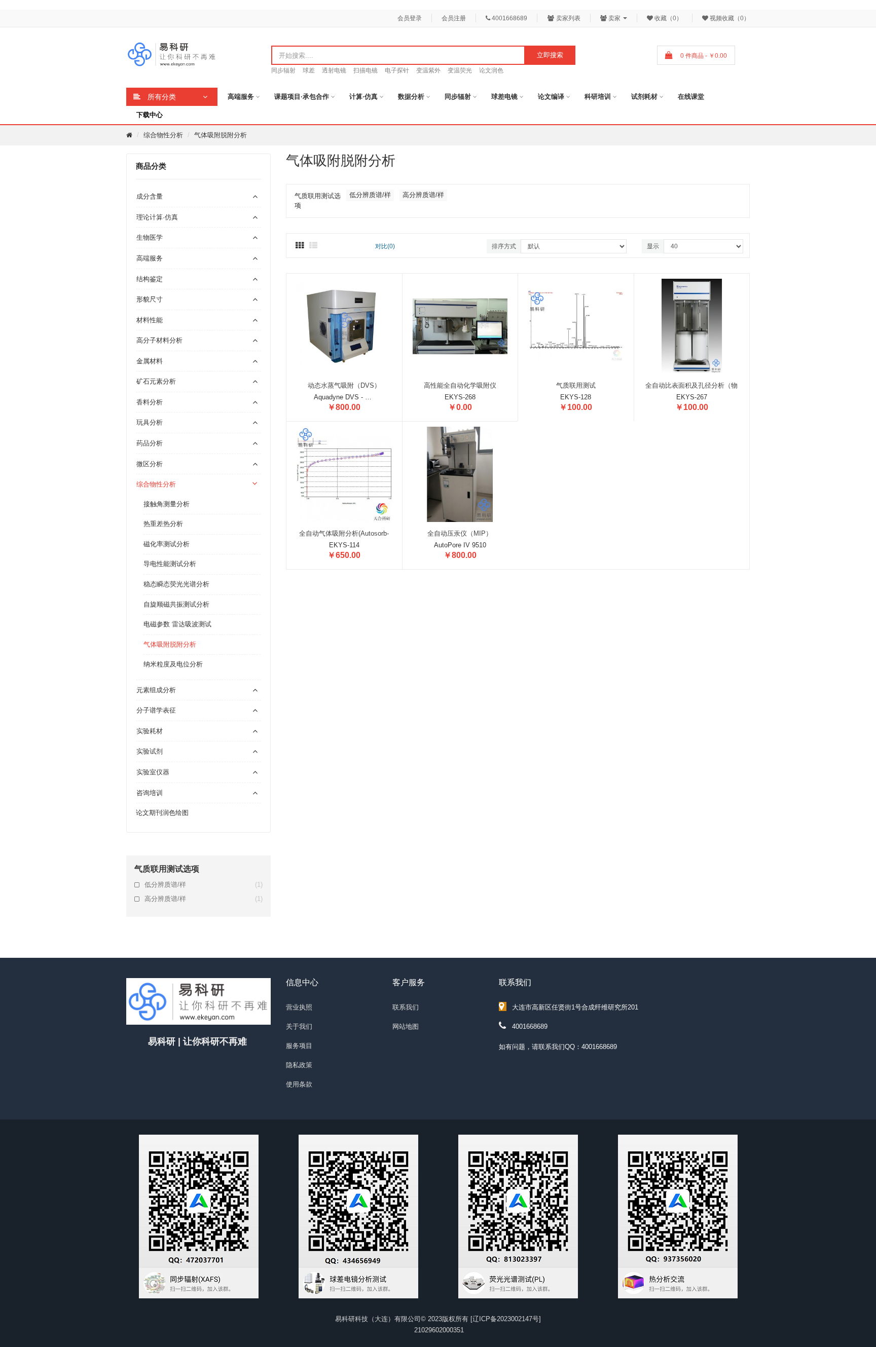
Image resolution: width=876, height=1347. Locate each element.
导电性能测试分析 (169, 564)
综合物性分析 (163, 135)
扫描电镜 (365, 70)
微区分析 (149, 464)
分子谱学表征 (156, 710)
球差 (309, 70)
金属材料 (149, 361)
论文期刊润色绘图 (162, 812)
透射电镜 (334, 70)
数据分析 (411, 96)
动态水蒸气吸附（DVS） (344, 385)
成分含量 (149, 196)
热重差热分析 (163, 524)
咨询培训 (149, 793)
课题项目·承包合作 (301, 96)
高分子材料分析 (159, 340)
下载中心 (149, 115)
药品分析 (149, 443)
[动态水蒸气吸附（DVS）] (344, 325)
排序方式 (504, 246)
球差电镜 (504, 96)
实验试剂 (149, 751)
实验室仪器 (152, 772)
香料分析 (149, 402)
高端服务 (241, 96)
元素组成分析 (156, 690)
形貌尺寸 (149, 299)
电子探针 (397, 70)
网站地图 (405, 1026)
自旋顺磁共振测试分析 (176, 604)
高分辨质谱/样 (203, 899)
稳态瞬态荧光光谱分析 (176, 584)
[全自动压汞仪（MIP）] (460, 473)
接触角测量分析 (166, 504)
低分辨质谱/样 (203, 884)
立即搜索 (550, 55)
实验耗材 (149, 731)
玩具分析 (149, 422)
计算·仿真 (363, 96)
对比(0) (385, 246)
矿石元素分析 (156, 381)
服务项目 (299, 1046)
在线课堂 (691, 96)
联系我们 (405, 1007)
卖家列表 (567, 18)
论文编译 (551, 96)
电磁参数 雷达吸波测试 (177, 624)
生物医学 (149, 237)
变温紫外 (428, 70)
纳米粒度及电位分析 (173, 664)
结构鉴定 (149, 279)
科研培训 (598, 96)
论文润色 (491, 70)
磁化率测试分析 (166, 544)
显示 (653, 246)
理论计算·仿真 (157, 217)
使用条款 (299, 1084)
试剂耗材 (644, 96)
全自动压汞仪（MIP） (459, 533)
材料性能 (149, 320)
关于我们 (299, 1026)
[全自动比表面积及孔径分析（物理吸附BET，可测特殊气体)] (692, 325)
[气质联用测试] (576, 325)
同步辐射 (283, 70)
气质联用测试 (576, 385)
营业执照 (299, 1007)
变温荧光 (460, 70)
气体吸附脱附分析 (220, 135)
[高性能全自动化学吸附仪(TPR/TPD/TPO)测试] (460, 325)
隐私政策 (299, 1065)
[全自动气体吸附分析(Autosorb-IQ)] (344, 473)
